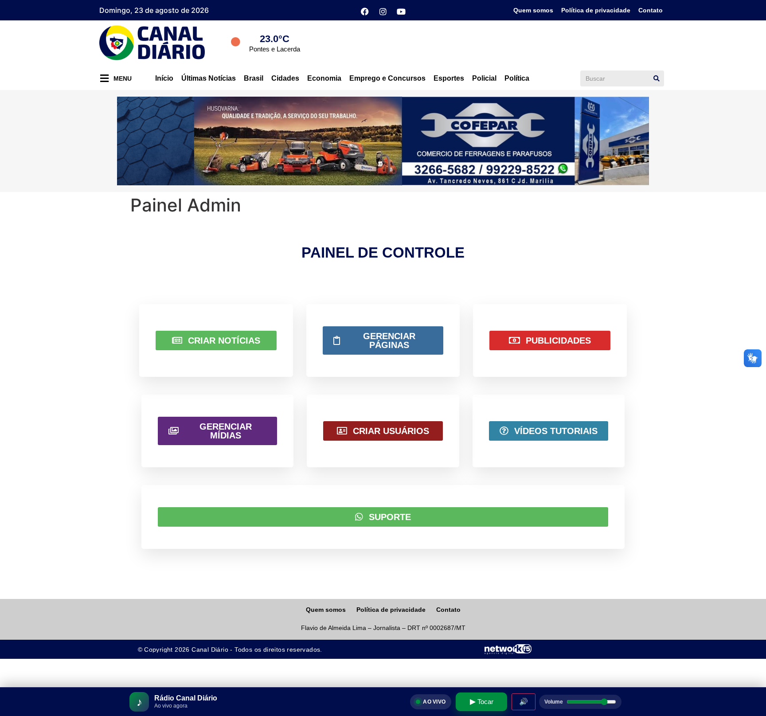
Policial (484, 78)
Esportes (449, 78)
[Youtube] (401, 12)
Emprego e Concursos (387, 78)
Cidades (285, 78)
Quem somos (533, 10)
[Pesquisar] (656, 78)
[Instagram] (383, 12)
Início (164, 78)
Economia (324, 78)
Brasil (253, 78)
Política (516, 78)
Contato (650, 10)
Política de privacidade (595, 10)
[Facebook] (365, 12)
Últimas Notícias (208, 78)
